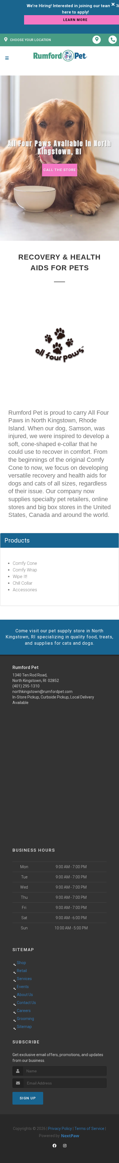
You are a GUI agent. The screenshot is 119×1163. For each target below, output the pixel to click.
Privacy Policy (60, 1128)
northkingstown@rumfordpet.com (42, 691)
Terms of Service (89, 1128)
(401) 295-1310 (26, 686)
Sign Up (28, 1098)
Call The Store (59, 170)
